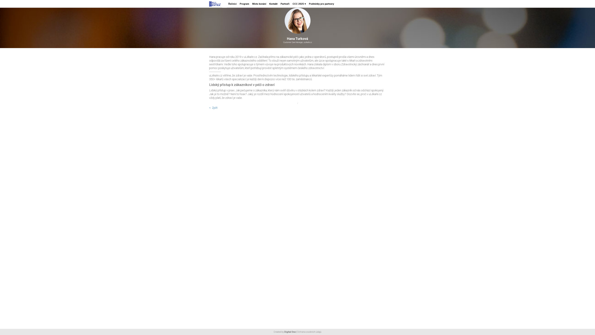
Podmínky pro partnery (321, 3)
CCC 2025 (299, 3)
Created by (285, 332)
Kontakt (273, 3)
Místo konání (259, 3)
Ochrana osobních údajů (309, 332)
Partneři (285, 3)
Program (244, 3)
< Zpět (213, 107)
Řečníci (232, 3)
